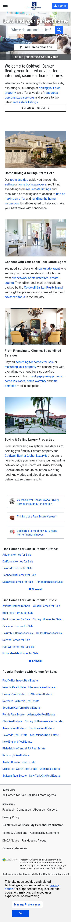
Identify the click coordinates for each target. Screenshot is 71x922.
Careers (52, 809)
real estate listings (25, 102)
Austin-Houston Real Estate (18, 762)
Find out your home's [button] (36, 56)
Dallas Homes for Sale (49, 633)
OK (20, 913)
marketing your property (20, 367)
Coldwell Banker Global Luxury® (26, 455)
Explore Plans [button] (57, 868)
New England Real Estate (17, 741)
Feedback (8, 809)
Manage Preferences (27, 904)
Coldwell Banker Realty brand (43, 287)
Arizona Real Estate (14, 728)
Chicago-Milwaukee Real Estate (43, 721)
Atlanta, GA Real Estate (41, 714)
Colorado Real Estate (14, 735)
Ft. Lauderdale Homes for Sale (20, 653)
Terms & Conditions (14, 832)
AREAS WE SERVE (34, 108)
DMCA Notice (10, 840)
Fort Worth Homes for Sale (18, 646)
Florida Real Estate (13, 714)
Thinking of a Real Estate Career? (37, 516)
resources (51, 93)
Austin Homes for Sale (46, 605)
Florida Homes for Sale (49, 581)
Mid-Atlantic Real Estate (44, 735)
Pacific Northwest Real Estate (20, 680)
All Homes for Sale (14, 795)
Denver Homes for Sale (16, 639)
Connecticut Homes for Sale (19, 575)
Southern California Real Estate (21, 707)
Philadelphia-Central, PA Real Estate (23, 748)
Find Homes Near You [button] (37, 47)
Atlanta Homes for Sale (16, 605)
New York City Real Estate (44, 775)
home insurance (15, 381)
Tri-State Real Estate (39, 694)
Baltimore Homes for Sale (17, 612)
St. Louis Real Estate (14, 775)
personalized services (19, 97)
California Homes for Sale (17, 561)
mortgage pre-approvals (46, 376)
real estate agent (48, 268)
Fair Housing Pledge (34, 840)
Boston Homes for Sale (16, 619)
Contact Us (24, 809)
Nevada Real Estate (14, 687)
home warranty (36, 381)
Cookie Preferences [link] (14, 848)
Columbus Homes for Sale (18, 633)
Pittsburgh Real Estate (15, 755)
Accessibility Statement (44, 832)
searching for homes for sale (35, 362)
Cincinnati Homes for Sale (17, 626)
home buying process (32, 184)
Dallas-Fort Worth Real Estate (19, 768)
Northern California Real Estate (20, 701)
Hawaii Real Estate (13, 694)
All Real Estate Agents (42, 795)
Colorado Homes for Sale (17, 568)
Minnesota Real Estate (41, 687)
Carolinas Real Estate (41, 728)
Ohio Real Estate (12, 721)
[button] (60, 6)
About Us (39, 809)
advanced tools (15, 297)
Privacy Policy (11, 817)
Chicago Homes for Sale (47, 619)
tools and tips (19, 179)
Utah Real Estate (50, 768)
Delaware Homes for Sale (17, 581)
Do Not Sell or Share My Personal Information (32, 825)
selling (9, 184)
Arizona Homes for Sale (16, 554)
